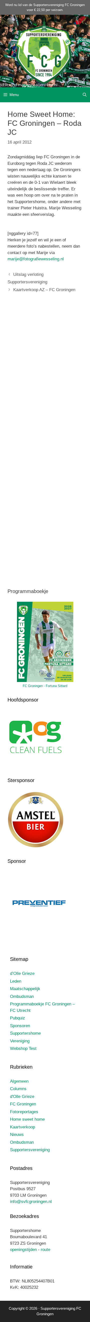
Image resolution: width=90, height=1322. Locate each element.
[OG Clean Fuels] (36, 766)
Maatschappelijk (25, 988)
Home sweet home (27, 1119)
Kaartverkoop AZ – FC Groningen (44, 289)
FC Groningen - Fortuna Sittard (45, 686)
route (45, 1249)
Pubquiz (17, 1018)
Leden (15, 981)
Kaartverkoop (22, 1127)
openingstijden (23, 1249)
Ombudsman (22, 996)
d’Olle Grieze (22, 973)
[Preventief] (39, 935)
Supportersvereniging (30, 1149)
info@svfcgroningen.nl (31, 1201)
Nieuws (17, 1134)
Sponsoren (20, 1025)
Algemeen (19, 1081)
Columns (18, 1088)
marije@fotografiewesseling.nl (36, 259)
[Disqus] (45, 371)
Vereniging (20, 1041)
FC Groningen (23, 1104)
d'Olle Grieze (22, 1096)
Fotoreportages (24, 1111)
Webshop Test (23, 1048)
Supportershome (25, 1033)
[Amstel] (36, 846)
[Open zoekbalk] (84, 94)
